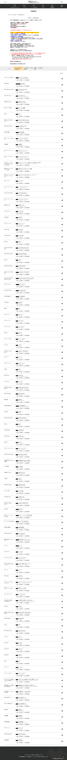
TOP (9, 14)
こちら (27, 53)
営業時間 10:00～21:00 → (33, 1)
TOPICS (11, 14)
